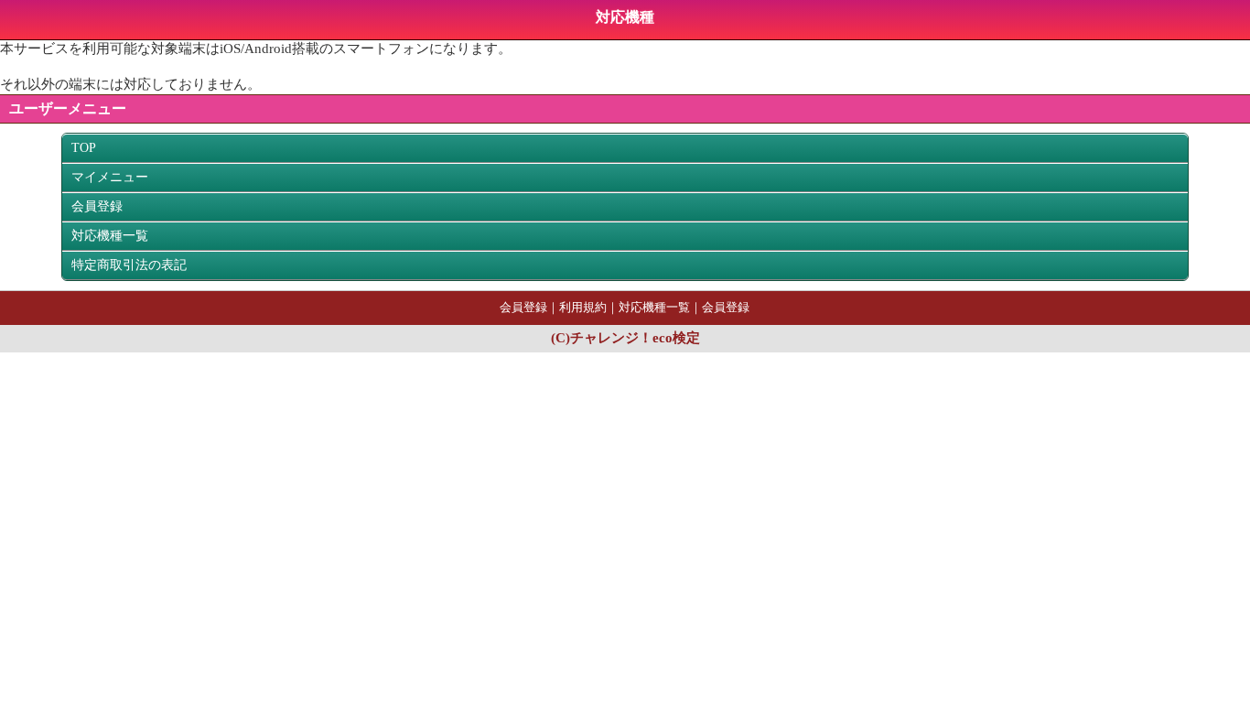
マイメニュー (109, 177)
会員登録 (97, 206)
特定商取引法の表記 (129, 265)
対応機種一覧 (109, 236)
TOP (83, 148)
